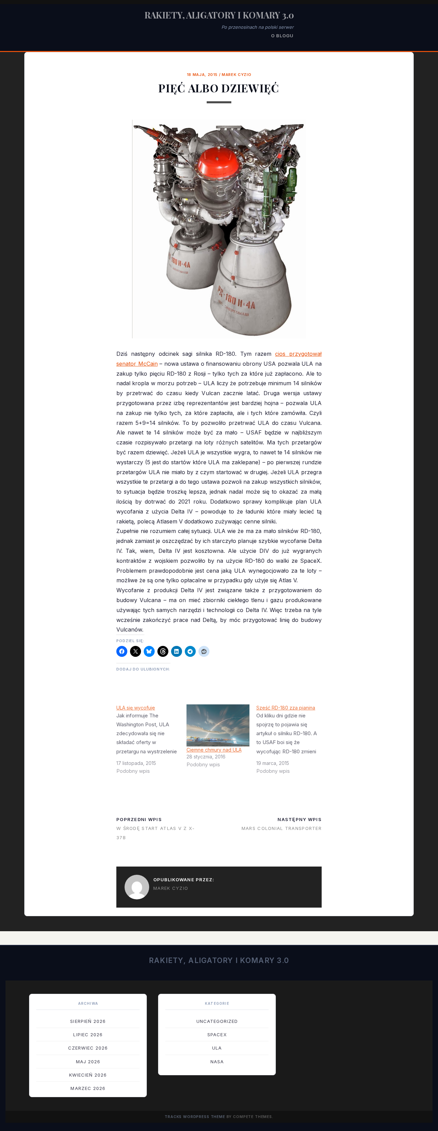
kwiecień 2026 (88, 1075)
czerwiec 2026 (88, 1048)
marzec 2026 (87, 1088)
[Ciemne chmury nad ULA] (218, 725)
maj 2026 (88, 1061)
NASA (217, 1061)
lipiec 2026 (87, 1034)
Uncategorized (217, 1021)
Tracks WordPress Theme (195, 1117)
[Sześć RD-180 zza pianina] (291, 742)
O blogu (282, 35)
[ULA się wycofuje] (151, 742)
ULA (217, 1048)
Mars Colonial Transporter (282, 828)
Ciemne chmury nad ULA (214, 750)
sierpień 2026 (88, 1021)
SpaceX (217, 1034)
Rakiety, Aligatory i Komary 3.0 (219, 15)
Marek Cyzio (236, 74)
